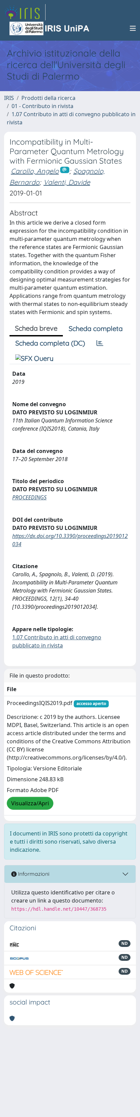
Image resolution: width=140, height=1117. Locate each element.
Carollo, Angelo (35, 171)
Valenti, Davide (66, 182)
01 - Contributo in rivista (42, 106)
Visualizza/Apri (30, 803)
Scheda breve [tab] (36, 328)
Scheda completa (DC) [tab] (50, 343)
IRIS (9, 98)
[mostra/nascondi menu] (133, 28)
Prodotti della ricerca (48, 98)
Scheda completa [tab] (96, 328)
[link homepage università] (50, 28)
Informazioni (33, 873)
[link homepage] (25, 12)
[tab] (100, 343)
